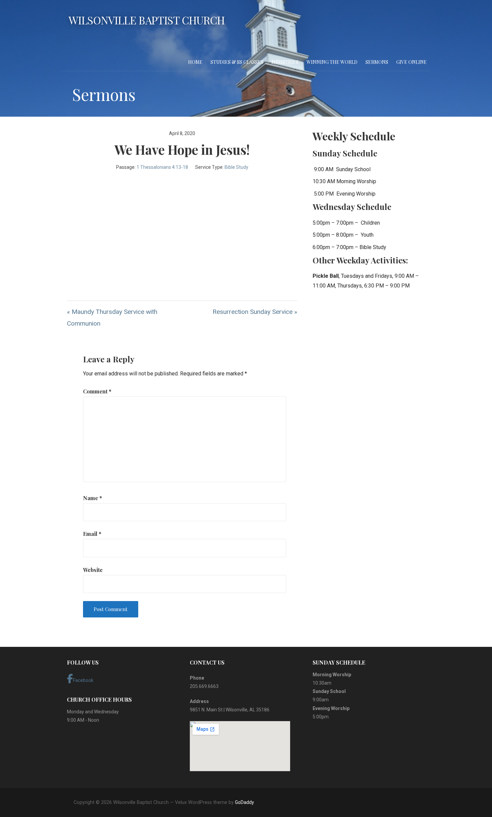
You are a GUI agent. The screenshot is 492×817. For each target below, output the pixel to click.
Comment (97, 391)
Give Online (411, 62)
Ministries (285, 62)
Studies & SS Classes (237, 62)
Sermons (376, 62)
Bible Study (236, 167)
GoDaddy (244, 802)
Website (93, 569)
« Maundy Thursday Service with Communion (112, 317)
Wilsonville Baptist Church (147, 20)
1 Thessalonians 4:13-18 (162, 167)
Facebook (83, 680)
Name (92, 497)
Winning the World (332, 62)
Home (195, 62)
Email (92, 533)
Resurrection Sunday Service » (255, 312)
